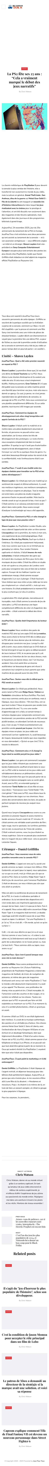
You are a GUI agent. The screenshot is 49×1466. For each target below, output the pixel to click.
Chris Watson (26, 91)
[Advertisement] (24, 39)
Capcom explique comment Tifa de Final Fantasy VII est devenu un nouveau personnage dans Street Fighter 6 (24, 1436)
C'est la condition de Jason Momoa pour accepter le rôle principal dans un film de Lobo (24, 1338)
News (24, 68)
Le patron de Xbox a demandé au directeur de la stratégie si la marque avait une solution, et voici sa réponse (24, 1386)
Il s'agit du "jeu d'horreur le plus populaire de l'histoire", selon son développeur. (24, 1291)
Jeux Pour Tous (38, 1461)
